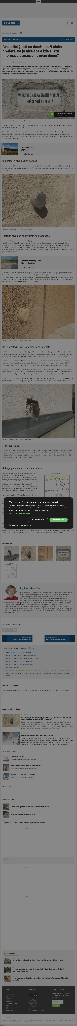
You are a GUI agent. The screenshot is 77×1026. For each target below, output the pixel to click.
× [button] (70, 499)
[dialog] (38, 513)
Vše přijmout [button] (58, 520)
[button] (38, 514)
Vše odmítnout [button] (38, 520)
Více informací (43, 510)
